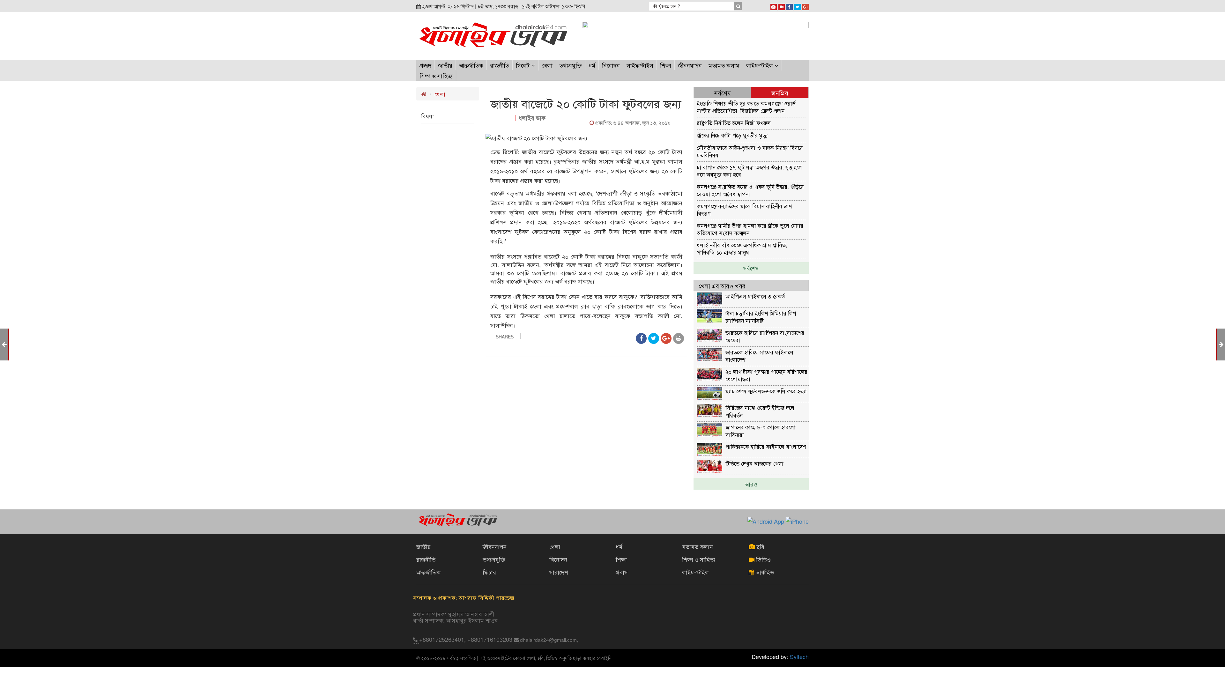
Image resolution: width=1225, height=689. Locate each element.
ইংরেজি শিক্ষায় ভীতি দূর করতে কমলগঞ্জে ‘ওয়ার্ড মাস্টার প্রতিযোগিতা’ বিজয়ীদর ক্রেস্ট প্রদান (746, 107)
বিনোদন (611, 65)
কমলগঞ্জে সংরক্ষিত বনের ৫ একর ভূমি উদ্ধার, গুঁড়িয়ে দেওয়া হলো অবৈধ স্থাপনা (750, 190)
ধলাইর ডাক (532, 118)
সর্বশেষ (751, 268)
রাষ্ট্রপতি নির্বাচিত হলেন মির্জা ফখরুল (734, 122)
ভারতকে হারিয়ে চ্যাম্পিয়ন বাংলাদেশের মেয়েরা (764, 336)
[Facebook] (789, 6)
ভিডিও (762, 559)
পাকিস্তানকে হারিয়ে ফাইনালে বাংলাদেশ (765, 446)
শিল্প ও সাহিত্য (436, 75)
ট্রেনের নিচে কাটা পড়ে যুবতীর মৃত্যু (732, 135)
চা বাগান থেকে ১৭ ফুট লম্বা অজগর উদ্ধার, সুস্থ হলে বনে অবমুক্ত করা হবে (749, 170)
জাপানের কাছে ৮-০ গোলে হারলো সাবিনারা (760, 430)
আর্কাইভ (764, 572)
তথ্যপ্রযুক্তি (570, 65)
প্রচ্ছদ (425, 65)
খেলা (547, 65)
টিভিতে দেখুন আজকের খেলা (754, 463)
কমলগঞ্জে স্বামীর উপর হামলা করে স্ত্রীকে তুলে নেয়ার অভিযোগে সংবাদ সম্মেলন (750, 229)
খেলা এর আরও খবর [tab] (722, 285)
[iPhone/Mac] (773, 6)
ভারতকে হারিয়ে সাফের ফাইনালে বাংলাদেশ (759, 355)
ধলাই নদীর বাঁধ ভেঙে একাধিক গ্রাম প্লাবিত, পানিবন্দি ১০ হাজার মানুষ (742, 248)
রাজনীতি (499, 65)
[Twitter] (797, 6)
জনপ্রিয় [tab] (779, 92)
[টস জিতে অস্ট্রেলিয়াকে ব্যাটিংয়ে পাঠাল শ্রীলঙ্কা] (1221, 344)
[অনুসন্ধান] (738, 6)
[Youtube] (781, 6)
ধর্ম (592, 65)
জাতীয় (445, 65)
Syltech (799, 656)
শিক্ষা (665, 65)
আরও (751, 484)
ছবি (759, 546)
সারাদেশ (558, 572)
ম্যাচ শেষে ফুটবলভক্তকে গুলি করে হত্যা (766, 391)
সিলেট (523, 65)
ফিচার (489, 572)
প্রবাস (622, 572)
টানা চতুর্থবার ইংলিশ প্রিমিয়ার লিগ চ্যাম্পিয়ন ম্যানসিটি (760, 316)
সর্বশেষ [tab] (722, 92)
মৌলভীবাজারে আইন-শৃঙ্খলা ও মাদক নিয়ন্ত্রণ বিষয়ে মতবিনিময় (750, 151)
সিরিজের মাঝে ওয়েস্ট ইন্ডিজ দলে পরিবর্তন (759, 411)
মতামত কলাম (724, 65)
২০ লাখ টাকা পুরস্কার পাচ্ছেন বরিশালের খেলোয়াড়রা (766, 375)
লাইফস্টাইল (640, 65)
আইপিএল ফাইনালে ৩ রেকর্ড (755, 296)
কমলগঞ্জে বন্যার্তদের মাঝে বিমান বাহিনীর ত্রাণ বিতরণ (744, 209)
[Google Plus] (805, 6)
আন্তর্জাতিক (471, 65)
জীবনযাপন (690, 65)
